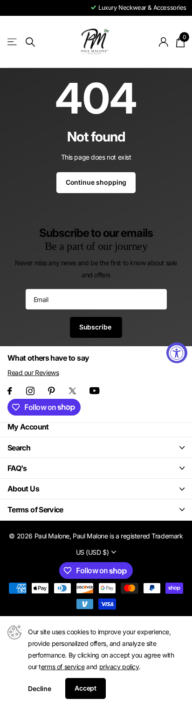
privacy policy (119, 667)
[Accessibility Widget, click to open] (176, 352)
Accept (85, 688)
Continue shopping (96, 182)
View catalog (12, 42)
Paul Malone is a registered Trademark (128, 536)
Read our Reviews (33, 372)
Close (96, 447)
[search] (30, 42)
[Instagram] (30, 391)
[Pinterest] (51, 391)
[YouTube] (94, 390)
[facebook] (9, 391)
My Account (28, 426)
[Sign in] (164, 42)
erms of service (63, 667)
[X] (72, 391)
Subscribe (96, 327)
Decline (39, 688)
